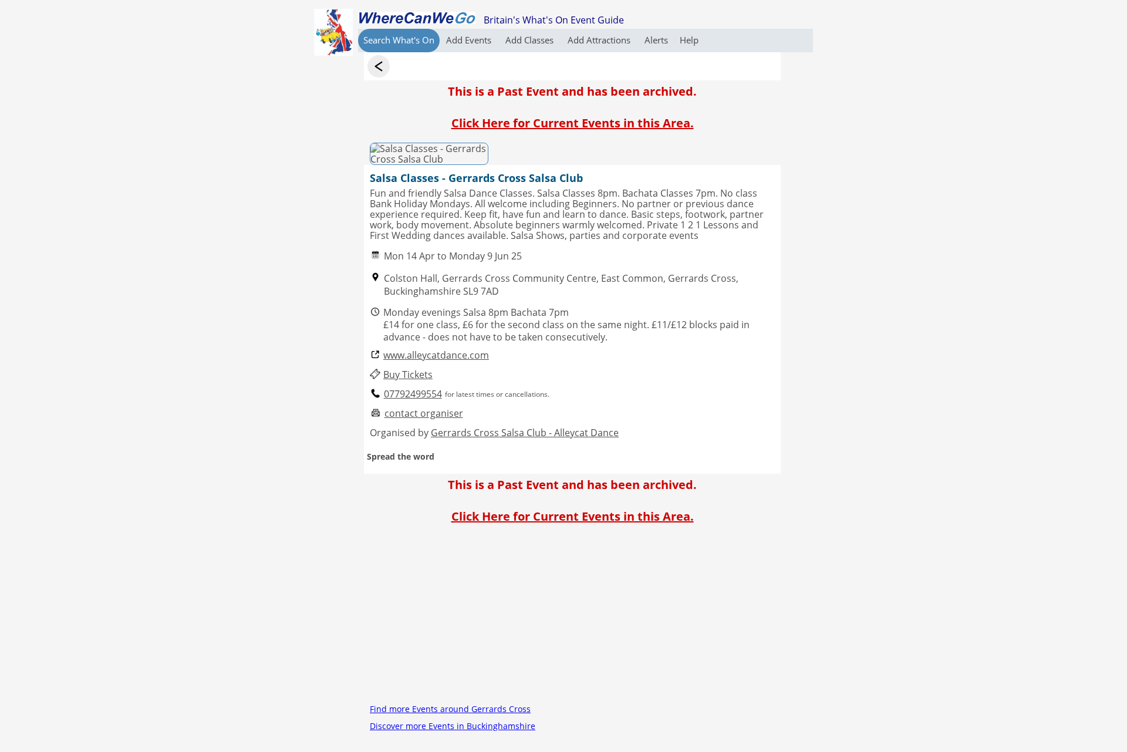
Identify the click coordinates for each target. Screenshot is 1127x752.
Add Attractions (600, 40)
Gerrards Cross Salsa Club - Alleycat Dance (525, 432)
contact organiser (423, 413)
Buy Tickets (408, 375)
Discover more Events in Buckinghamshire (452, 725)
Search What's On (398, 40)
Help (689, 40)
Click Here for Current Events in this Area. (572, 123)
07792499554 (413, 394)
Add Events (470, 40)
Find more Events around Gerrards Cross (450, 708)
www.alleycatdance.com (436, 355)
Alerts (656, 40)
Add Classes (530, 40)
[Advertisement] (572, 618)
